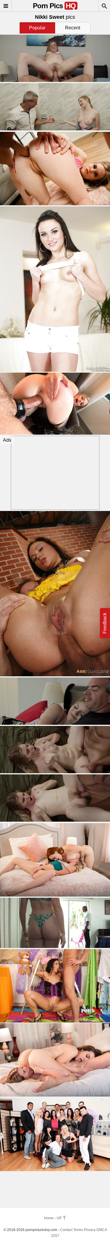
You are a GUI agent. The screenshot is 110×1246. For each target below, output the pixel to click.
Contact (66, 1230)
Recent (72, 27)
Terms (78, 1230)
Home (49, 1218)
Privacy (90, 1230)
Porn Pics (54, 6)
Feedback (104, 623)
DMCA (102, 1230)
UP (59, 1218)
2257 (55, 1236)
